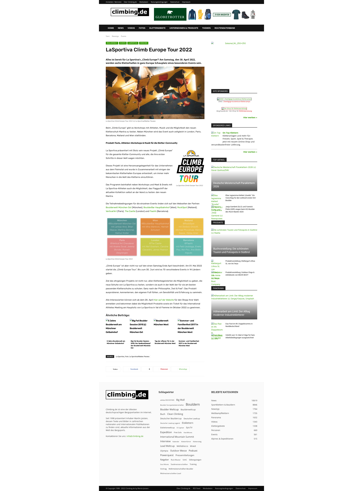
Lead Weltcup (167, 446)
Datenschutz (174, 2)
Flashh (153, 211)
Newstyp (115, 36)
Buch (162, 414)
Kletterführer (186, 442)
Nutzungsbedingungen (159, 2)
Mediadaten (143, 2)
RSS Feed (196, 488)
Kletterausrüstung (245, 111)
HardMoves (188, 432)
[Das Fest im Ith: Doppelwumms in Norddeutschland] (217, 331)
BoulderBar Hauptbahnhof (156, 207)
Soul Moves (164, 464)
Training (193, 464)
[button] (253, 28)
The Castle (130, 211)
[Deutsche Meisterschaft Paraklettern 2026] (234, 178)
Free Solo (178, 432)
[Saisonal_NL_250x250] (234, 65)
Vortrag (163, 468)
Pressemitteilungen (185, 455)
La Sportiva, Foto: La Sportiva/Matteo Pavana (132, 356)
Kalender (176, 441)
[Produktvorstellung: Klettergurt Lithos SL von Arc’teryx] (217, 270)
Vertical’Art (111, 211)
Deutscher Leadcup (192, 418)
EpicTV (189, 427)
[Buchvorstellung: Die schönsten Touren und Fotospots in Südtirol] (234, 242)
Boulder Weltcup (169, 409)
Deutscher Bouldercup (171, 418)
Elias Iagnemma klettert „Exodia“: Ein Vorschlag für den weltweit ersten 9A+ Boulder (240, 197)
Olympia (164, 450)
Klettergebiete (157, 28)
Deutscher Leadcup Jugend (170, 423)
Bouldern (193, 404)
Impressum (186, 2)
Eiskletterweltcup (167, 427)
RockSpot (182, 207)
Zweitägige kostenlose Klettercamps (236, 102)
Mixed (193, 446)
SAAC (185, 460)
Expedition (166, 432)
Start (108, 36)
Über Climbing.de (130, 2)
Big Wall (180, 399)
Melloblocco (182, 446)
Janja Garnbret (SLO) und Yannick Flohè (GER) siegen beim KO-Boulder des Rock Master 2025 (240, 209)
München (143, 43)
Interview (165, 441)
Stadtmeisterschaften (179, 464)
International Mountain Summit (177, 436)
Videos (131, 28)
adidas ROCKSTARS (167, 400)
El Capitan (180, 428)
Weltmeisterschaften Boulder (181, 468)
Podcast (193, 450)
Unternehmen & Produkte (183, 28)
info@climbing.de (135, 436)
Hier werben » (250, 117)
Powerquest (167, 455)
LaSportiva (132, 43)
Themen (206, 28)
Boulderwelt (112, 43)
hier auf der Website (164, 300)
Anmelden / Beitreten (114, 2)
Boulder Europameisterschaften (172, 405)
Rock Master (176, 460)
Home (111, 28)
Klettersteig (197, 441)
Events (123, 36)
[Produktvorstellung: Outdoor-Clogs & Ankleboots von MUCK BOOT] (217, 278)
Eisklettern (187, 422)
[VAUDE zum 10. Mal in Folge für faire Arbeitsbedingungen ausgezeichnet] (217, 338)
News (121, 28)
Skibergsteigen (195, 459)
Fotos (142, 28)
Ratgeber (164, 459)
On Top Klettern (230, 132)
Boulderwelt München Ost (118, 207)
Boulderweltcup (188, 409)
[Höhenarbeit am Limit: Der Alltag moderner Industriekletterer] (234, 306)
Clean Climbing (175, 414)
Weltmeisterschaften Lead (170, 473)
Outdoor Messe (178, 450)
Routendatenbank (225, 28)
